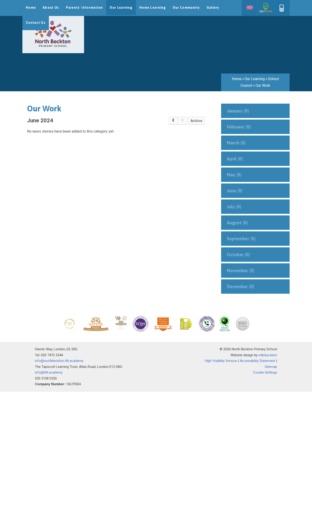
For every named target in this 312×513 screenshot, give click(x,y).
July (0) (234, 206)
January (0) (238, 110)
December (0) (240, 286)
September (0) (241, 238)
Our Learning (255, 79)
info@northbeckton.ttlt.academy (59, 361)
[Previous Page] (173, 121)
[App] (281, 10)
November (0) (240, 270)
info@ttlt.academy (49, 372)
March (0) (236, 142)
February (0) (239, 126)
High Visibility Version (221, 361)
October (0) (238, 254)
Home (236, 79)
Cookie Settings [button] (265, 372)
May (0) (234, 174)
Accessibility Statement (257, 361)
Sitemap (271, 367)
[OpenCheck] (266, 8)
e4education (268, 355)
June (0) (235, 190)
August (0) (237, 222)
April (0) (235, 158)
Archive (196, 121)
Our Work (263, 85)
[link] (182, 121)
